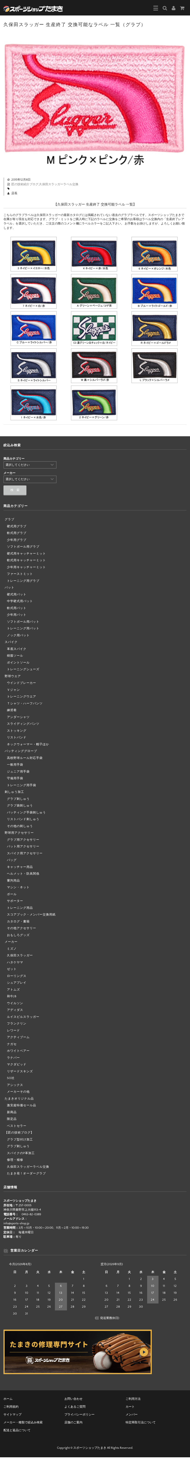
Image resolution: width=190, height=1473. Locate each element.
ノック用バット (18, 635)
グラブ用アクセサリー (23, 839)
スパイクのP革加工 (21, 1153)
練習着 (12, 710)
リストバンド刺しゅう (23, 819)
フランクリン (16, 1023)
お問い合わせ (73, 1398)
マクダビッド (16, 1064)
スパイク (11, 642)
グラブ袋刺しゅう (20, 805)
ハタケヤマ (15, 962)
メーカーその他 (18, 1091)
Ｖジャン (13, 689)
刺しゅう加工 (14, 792)
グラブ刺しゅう (18, 798)
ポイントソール (18, 662)
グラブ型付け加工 (20, 1139)
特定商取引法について (141, 1422)
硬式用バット (16, 594)
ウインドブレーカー (21, 683)
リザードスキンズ (20, 1071)
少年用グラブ (16, 540)
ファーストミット (20, 574)
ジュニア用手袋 (18, 771)
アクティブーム (18, 1037)
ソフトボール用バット (23, 621)
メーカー (11, 941)
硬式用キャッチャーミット (26, 553)
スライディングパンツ (23, 723)
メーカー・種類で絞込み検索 (23, 1422)
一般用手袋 (15, 764)
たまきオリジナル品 (19, 1098)
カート (130, 1406)
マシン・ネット (18, 887)
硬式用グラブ (16, 526)
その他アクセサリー (21, 928)
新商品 (12, 1112)
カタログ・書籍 (18, 921)
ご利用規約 (11, 1406)
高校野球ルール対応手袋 (25, 758)
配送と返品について (17, 1430)
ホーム (8, 1398)
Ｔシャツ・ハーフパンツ (25, 703)
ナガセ (12, 1044)
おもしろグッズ (18, 935)
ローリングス (16, 976)
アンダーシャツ (18, 717)
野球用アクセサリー (19, 832)
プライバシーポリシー (79, 1414)
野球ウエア (13, 676)
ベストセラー (16, 1125)
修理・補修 (15, 1159)
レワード (13, 1030)
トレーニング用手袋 (21, 785)
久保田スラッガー (20, 955)
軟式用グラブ (16, 533)
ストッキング (16, 730)
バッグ (12, 860)
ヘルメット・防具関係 (23, 873)
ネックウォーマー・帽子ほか (28, 744)
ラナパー (13, 1057)
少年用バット (16, 614)
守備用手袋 (15, 778)
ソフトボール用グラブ (23, 546)
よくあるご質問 (75, 1406)
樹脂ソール (15, 655)
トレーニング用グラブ (23, 580)
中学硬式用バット (20, 601)
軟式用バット (16, 608)
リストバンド (16, 737)
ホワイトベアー (18, 1050)
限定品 (12, 1119)
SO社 (11, 1078)
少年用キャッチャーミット (26, 567)
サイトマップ (12, 1414)
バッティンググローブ (21, 751)
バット (9, 587)
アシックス (15, 1085)
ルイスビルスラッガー (23, 1016)
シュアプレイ (16, 982)
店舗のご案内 (73, 1422)
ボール (12, 894)
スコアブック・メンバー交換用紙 (31, 914)
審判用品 (13, 880)
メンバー (132, 1414)
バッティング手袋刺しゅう (26, 812)
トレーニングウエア (21, 696)
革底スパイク (16, 649)
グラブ (9, 519)
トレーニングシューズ (23, 669)
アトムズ (13, 989)
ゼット (12, 969)
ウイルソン (15, 1003)
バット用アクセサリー (23, 846)
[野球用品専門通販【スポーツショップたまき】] (33, 8)
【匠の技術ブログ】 (19, 1132)
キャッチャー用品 (20, 867)
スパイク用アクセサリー (25, 853)
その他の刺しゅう (20, 826)
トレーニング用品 (20, 907)
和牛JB (11, 996)
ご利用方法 (133, 1398)
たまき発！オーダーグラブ (26, 1173)
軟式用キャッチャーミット (26, 560)
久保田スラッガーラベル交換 (58, 184)
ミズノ (12, 948)
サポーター (15, 901)
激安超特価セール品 (21, 1105)
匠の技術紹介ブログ (24, 184)
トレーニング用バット (23, 628)
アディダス (15, 1010)
